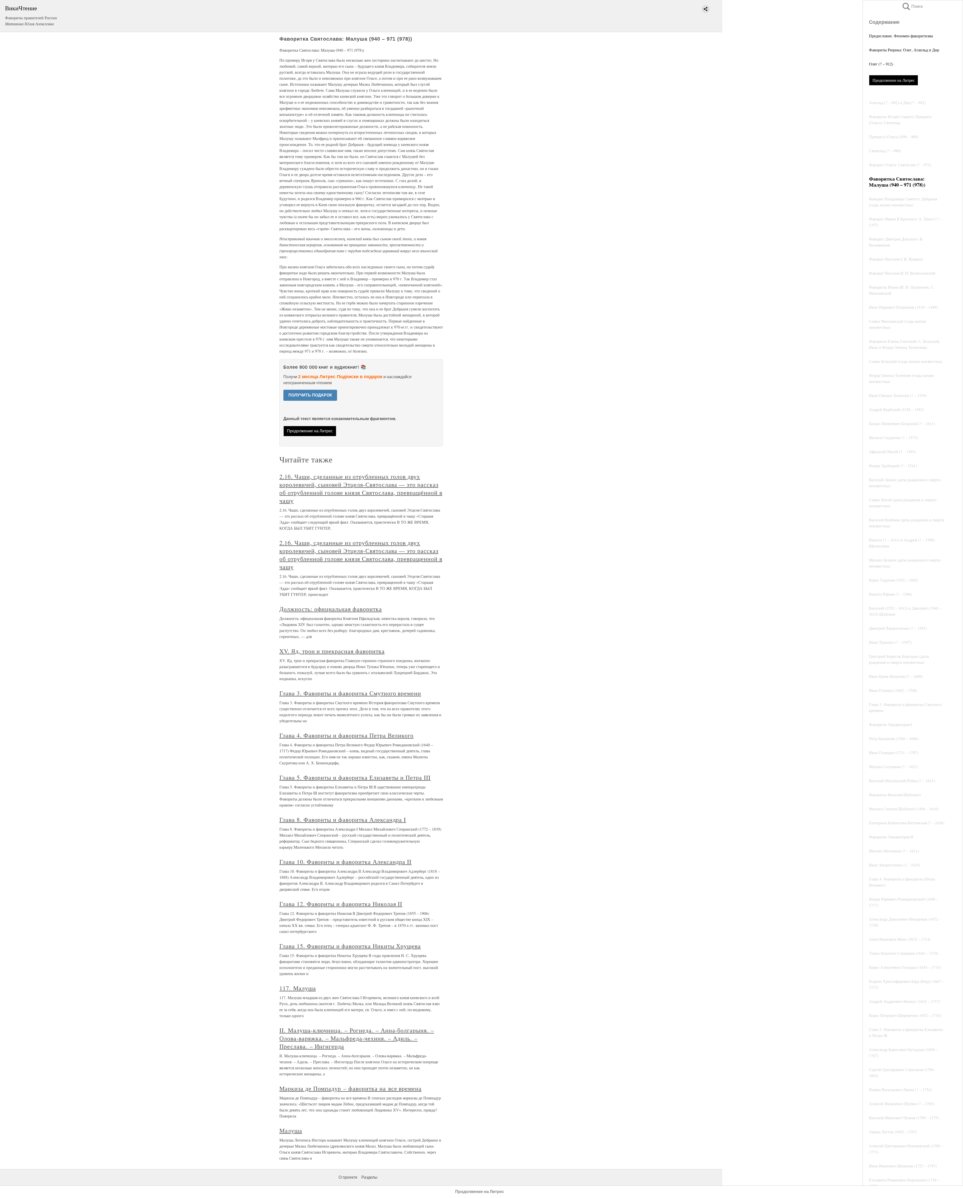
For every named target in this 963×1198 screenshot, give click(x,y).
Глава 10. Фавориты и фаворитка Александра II (345, 862)
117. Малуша (297, 988)
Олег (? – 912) (881, 63)
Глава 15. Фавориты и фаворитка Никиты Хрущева (350, 946)
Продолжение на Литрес (893, 80)
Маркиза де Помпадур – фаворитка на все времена (350, 1088)
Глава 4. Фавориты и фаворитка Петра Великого (346, 735)
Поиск (912, 6)
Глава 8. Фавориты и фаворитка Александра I (342, 820)
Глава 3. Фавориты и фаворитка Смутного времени (350, 693)
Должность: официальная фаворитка (330, 609)
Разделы (369, 1177)
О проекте (348, 1177)
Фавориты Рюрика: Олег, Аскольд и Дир (904, 49)
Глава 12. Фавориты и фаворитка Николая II (340, 904)
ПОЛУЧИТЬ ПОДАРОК (310, 395)
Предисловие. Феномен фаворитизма (901, 35)
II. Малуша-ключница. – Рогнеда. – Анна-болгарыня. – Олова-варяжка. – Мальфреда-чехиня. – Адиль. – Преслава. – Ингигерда (356, 1038)
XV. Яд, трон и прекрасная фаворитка (332, 651)
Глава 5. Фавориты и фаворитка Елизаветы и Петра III (355, 777)
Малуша (290, 1131)
